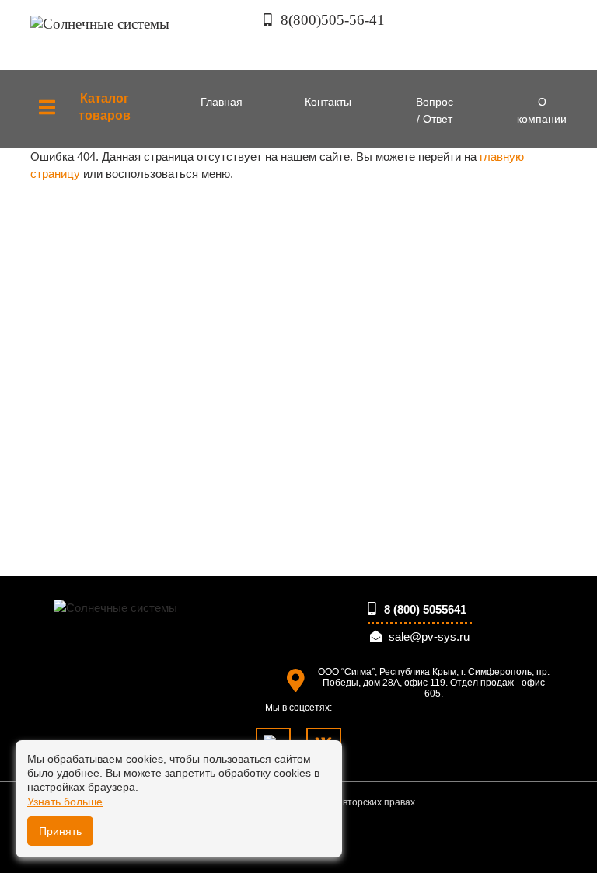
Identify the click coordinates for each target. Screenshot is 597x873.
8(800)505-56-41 (331, 20)
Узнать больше (65, 801)
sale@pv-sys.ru (429, 636)
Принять (60, 831)
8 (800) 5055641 (423, 609)
